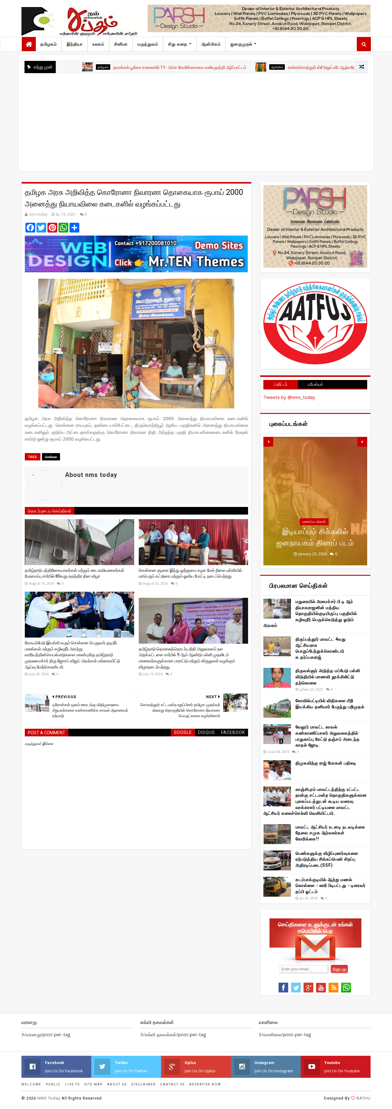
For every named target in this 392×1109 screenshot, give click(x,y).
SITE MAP (94, 1084)
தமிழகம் (48, 44)
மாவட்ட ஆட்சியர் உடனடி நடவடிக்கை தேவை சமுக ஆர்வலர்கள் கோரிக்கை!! (330, 832)
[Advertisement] (196, 119)
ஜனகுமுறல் (241, 44)
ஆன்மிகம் (211, 44)
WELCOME (31, 1084)
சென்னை (51, 457)
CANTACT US (172, 1084)
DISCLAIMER (143, 1084)
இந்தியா (75, 44)
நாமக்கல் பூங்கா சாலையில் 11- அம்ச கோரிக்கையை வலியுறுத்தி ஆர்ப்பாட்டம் (146, 67)
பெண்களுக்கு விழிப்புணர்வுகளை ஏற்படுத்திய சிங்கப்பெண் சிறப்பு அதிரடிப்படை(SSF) (327, 859)
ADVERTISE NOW (205, 1084)
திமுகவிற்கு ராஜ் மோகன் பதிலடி (326, 763)
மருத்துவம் (148, 44)
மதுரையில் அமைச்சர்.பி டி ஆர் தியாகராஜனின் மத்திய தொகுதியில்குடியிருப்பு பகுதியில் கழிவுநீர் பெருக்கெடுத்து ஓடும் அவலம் (310, 613)
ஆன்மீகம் (244, 67)
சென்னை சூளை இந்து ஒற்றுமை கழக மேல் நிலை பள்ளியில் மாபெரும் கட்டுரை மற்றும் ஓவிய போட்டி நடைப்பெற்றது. (190, 573)
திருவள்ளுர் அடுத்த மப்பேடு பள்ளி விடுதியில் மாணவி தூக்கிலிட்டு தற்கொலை (328, 676)
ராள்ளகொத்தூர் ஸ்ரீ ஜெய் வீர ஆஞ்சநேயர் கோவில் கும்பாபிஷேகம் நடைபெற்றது (323, 67)
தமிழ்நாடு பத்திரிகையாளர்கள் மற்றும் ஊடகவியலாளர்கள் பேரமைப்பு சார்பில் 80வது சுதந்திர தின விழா (74, 573)
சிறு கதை (177, 44)
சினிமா (121, 44)
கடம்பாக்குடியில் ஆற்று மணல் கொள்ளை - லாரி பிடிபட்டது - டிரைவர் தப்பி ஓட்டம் (331, 885)
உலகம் (98, 44)
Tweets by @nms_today (289, 397)
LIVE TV (72, 1084)
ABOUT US (117, 1084)
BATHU (363, 1098)
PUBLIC (53, 1084)
